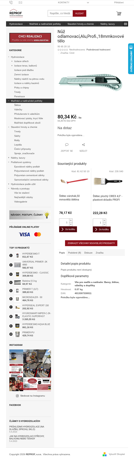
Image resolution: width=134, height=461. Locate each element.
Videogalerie (20, 201)
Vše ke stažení (21, 192)
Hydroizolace (17, 57)
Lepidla (18, 144)
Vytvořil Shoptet (117, 454)
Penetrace (19, 96)
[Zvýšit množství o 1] (70, 220)
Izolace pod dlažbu (24, 70)
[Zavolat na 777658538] (14, 2)
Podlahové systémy (21, 162)
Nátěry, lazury (18, 157)
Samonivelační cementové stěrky (31, 179)
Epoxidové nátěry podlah (27, 166)
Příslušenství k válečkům (27, 114)
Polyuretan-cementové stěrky (29, 175)
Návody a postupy (20, 188)
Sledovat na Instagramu (32, 395)
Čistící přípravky (22, 149)
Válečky (18, 109)
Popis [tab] (62, 252)
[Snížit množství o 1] (70, 224)
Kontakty (63, 2)
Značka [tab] (99, 252)
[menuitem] (16, 24)
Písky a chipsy (21, 87)
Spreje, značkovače (24, 153)
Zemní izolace (21, 74)
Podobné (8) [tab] (74, 252)
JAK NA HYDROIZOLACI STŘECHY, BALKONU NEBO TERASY (26, 437)
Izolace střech (21, 61)
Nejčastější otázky (23, 197)
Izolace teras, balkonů (25, 65)
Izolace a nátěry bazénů (26, 83)
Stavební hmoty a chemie (24, 127)
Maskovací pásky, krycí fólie (28, 118)
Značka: (67, 53)
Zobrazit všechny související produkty (91, 243)
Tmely (17, 92)
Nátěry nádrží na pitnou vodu (29, 79)
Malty (17, 140)
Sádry (17, 136)
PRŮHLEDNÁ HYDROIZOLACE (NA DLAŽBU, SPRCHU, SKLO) (26, 427)
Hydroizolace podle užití (23, 184)
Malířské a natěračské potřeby (26, 100)
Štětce (17, 105)
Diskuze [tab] (88, 252)
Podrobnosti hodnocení (98, 49)
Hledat (79, 13)
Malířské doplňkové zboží (27, 122)
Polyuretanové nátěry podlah (29, 171)
